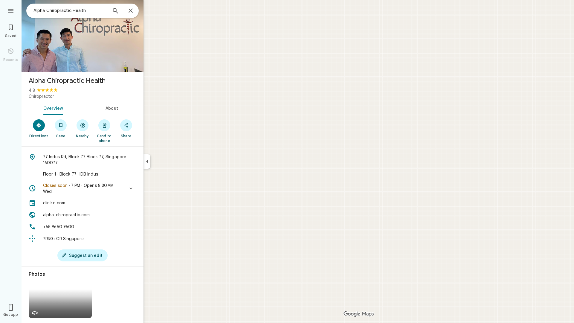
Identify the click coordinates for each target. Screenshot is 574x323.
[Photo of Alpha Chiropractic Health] (83, 36)
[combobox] (70, 10)
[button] (83, 188)
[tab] (52, 107)
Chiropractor (41, 96)
